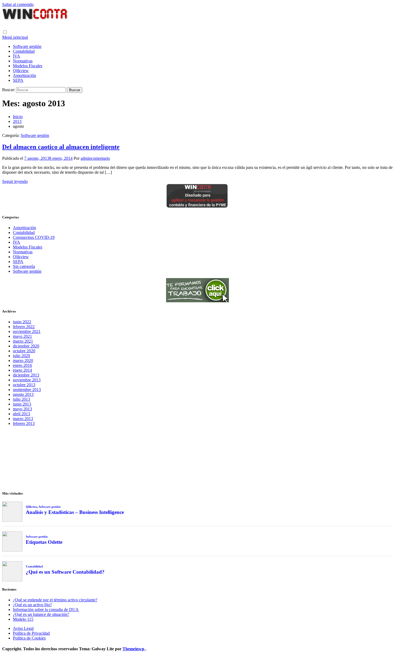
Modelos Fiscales (27, 65)
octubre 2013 (24, 384)
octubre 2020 (24, 351)
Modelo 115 (23, 619)
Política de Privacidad (31, 633)
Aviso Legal (23, 628)
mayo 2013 (22, 409)
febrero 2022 (24, 326)
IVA (16, 56)
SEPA (18, 80)
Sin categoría (24, 266)
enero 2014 (22, 370)
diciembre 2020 (26, 346)
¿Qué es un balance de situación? (41, 614)
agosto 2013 (23, 394)
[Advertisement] (197, 457)
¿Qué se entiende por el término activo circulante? (55, 600)
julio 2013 (21, 399)
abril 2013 (21, 413)
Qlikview (21, 70)
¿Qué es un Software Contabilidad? (65, 572)
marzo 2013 (23, 418)
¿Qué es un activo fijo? (32, 604)
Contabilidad (24, 51)
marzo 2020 (23, 360)
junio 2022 (22, 321)
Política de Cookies (29, 638)
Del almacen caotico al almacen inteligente (61, 146)
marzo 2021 (23, 341)
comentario (100, 158)
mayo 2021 (22, 336)
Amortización (24, 75)
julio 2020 (21, 355)
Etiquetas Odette (44, 542)
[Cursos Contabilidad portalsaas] (197, 301)
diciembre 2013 (26, 375)
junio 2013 (22, 404)
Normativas (23, 61)
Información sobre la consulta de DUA (46, 609)
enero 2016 (22, 365)
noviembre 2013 (27, 380)
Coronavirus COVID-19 (34, 237)
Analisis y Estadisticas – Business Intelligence (75, 512)
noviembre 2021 (27, 331)
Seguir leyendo (15, 181)
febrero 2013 (24, 423)
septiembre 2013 (27, 389)
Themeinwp (134, 649)
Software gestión (27, 46)
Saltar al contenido (18, 4)
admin (86, 158)
